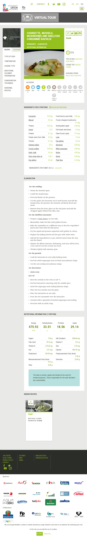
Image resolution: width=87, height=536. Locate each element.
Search (31, 4)
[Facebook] (48, 4)
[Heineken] (36, 483)
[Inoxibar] (79, 493)
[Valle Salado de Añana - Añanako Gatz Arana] (64, 493)
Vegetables (70, 61)
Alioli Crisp (34, 272)
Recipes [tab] (7, 50)
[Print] (79, 33)
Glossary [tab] (16, 50)
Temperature (10, 61)
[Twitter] (53, 4)
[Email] (76, 33)
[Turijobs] (36, 501)
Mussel (31, 120)
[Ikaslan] (64, 514)
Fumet (31, 130)
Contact (6, 462)
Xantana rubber (34, 145)
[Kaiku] (64, 483)
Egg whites (60, 141)
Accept (39, 534)
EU (77, 4)
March (68, 75)
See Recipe (58, 168)
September (77, 75)
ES (73, 4)
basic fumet (43, 219)
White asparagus (61, 149)
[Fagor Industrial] (8, 493)
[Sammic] (8, 483)
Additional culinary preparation (9, 73)
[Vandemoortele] (22, 493)
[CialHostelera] (50, 483)
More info (47, 534)
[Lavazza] (64, 500)
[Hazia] (22, 483)
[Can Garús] (50, 493)
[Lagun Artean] (36, 493)
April (72, 75)
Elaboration (42, 44)
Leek (57, 137)
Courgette (32, 116)
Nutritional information (36, 47)
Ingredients (31, 44)
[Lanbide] (36, 514)
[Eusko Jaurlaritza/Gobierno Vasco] (8, 514)
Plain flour (59, 160)
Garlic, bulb (32, 152)
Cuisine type (9, 66)
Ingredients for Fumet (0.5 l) (41, 168)
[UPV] (79, 514)
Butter (58, 152)
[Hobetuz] (50, 514)
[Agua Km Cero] (8, 501)
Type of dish (9, 56)
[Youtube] (58, 4)
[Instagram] (64, 4)
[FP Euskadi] (22, 514)
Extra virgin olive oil (35, 156)
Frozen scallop (34, 149)
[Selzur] (79, 483)
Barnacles (59, 145)
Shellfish (78, 59)
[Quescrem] (22, 502)
